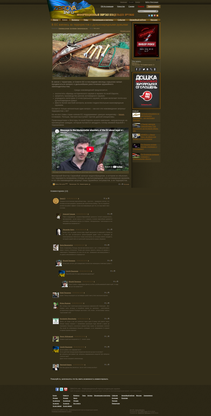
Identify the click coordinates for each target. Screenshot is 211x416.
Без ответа (77, 403)
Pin (159, 60)
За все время (57, 406)
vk (147, 69)
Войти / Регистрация (152, 2)
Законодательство (82, 28)
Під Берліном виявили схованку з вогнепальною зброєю (146, 157)
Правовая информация (59, 411)
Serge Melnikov (140, 410)
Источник (126, 184)
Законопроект (153, 6)
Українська (123, 2)
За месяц (56, 403)
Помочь (141, 6)
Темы (86, 20)
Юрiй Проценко (65, 293)
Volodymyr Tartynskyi (144, 413)
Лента (55, 20)
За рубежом (73, 28)
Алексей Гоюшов (69, 214)
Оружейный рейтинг (138, 20)
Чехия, (121, 114)
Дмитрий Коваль (66, 365)
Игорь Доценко (65, 303)
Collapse (157, 60)
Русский (131, 2)
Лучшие (55, 398)
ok (154, 69)
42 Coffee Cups (142, 411)
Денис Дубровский (66, 336)
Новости (66, 395)
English (138, 2)
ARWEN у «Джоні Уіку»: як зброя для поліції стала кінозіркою (144, 137)
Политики (124, 398)
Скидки (131, 6)
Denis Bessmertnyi (66, 245)
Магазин (154, 20)
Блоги (64, 20)
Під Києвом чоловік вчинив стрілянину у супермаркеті (145, 147)
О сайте (69, 411)
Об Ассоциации (107, 6)
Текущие (114, 401)
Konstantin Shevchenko (68, 319)
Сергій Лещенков (72, 271)
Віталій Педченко (69, 261)
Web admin (97, 28)
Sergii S (62, 198)
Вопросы (75, 20)
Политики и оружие (64, 28)
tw (144, 69)
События (121, 20)
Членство (121, 6)
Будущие (115, 398)
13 (89, 184)
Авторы (89, 395)
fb (136, 69)
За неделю (56, 401)
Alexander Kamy (68, 229)
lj (151, 69)
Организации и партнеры (103, 20)
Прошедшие (116, 403)
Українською (125, 31)
